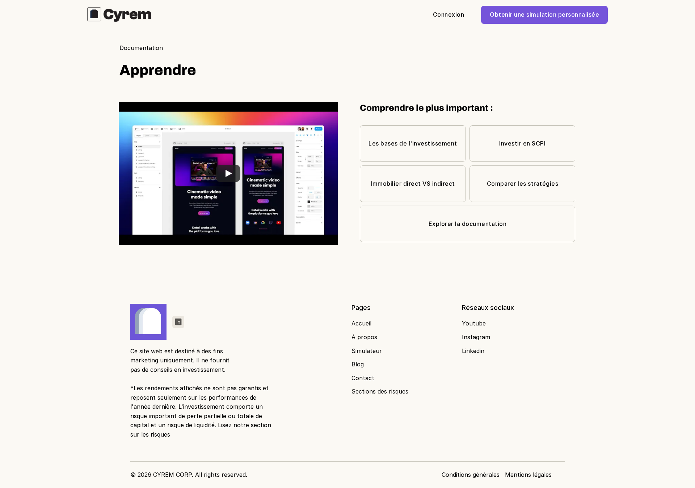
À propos (364, 337)
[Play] (228, 173)
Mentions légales (528, 474)
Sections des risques (379, 391)
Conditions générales (471, 474)
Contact (362, 378)
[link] (178, 322)
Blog (357, 364)
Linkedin (473, 350)
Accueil (361, 323)
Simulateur (366, 350)
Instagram (476, 337)
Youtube (474, 323)
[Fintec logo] (149, 322)
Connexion (448, 14)
